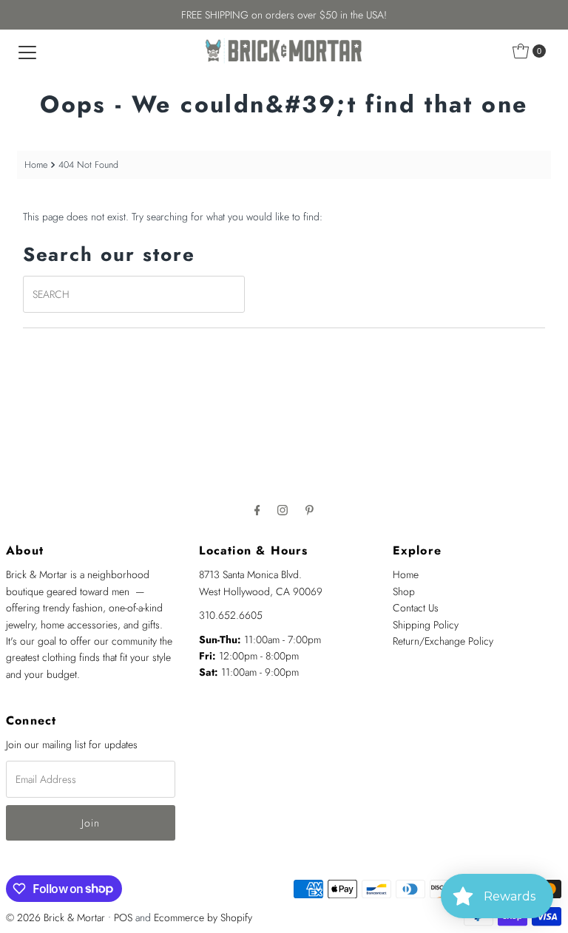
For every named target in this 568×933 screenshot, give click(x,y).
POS (123, 917)
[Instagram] (282, 509)
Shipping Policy (426, 624)
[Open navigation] (27, 51)
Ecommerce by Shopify (203, 917)
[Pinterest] (309, 509)
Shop (404, 591)
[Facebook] (257, 509)
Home (35, 165)
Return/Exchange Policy (443, 641)
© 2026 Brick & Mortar (55, 917)
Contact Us (416, 607)
